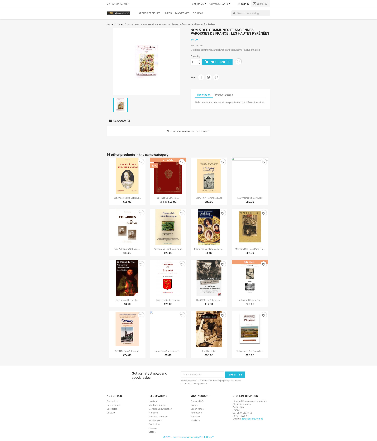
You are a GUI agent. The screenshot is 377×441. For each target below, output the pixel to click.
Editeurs (111, 412)
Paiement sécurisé (158, 416)
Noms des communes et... (168, 351)
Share (201, 77)
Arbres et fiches (149, 13)
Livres (168, 13)
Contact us (154, 424)
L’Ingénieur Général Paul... (250, 300)
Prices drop (112, 401)
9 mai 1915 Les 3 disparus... (209, 300)
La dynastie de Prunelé (168, 300)
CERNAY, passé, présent (127, 351)
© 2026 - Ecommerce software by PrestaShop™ (188, 437)
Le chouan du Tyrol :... (127, 300)
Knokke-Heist (209, 351)
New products (114, 405)
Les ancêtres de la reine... (127, 197)
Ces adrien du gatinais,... (127, 249)
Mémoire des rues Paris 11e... (250, 249)
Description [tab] (203, 94)
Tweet (209, 77)
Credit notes (197, 408)
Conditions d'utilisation (160, 408)
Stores (152, 431)
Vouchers (195, 416)
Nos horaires (155, 420)
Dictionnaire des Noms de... (250, 351)
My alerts (195, 420)
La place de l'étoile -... (168, 197)
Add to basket (217, 62)
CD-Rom (198, 13)
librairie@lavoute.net (252, 418)
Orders (194, 405)
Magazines (182, 13)
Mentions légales (157, 405)
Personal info (197, 401)
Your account (200, 396)
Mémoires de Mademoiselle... (209, 249)
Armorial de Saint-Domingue (168, 249)
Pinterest (216, 77)
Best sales (112, 408)
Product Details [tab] (224, 94)
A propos (153, 412)
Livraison (153, 401)
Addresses (196, 412)
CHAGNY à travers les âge (209, 197)
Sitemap (153, 428)
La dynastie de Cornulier (249, 197)
